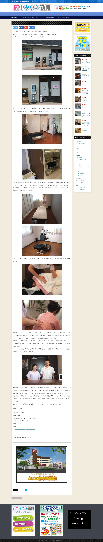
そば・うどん (79, 161)
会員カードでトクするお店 (81, 189)
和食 (77, 150)
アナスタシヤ (85, 106)
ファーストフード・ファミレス (83, 166)
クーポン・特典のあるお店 (81, 187)
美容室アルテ (85, 75)
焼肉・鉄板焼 (79, 157)
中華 (77, 152)
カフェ (78, 171)
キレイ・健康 (78, 178)
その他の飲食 (79, 175)
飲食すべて (78, 145)
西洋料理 (78, 155)
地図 (34, 418)
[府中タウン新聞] (32, 11)
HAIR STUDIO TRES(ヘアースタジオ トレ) (86, 123)
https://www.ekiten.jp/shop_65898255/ (25, 429)
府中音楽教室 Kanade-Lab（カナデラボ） (86, 92)
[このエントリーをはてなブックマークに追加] (26, 490)
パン (77, 168)
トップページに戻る (17, 498)
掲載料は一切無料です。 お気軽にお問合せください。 (31, 17)
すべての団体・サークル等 (81, 143)
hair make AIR (85, 130)
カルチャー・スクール (80, 182)
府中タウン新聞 (50, 540)
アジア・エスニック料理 (81, 159)
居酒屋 (78, 148)
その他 (77, 185)
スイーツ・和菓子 (80, 173)
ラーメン (78, 164)
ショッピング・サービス (81, 180)
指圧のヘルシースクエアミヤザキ (86, 115)
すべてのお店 (78, 141)
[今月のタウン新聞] (51, 535)
